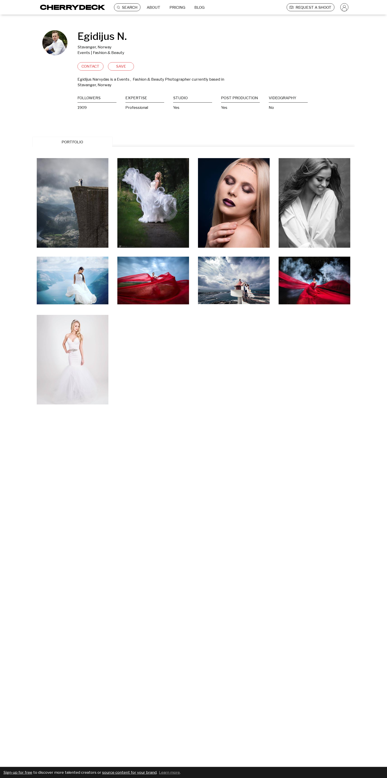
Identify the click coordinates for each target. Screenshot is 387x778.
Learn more (169, 772)
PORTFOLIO (72, 142)
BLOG (199, 7)
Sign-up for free (17, 772)
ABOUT (153, 7)
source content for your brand (129, 772)
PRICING (177, 7)
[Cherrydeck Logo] (71, 7)
